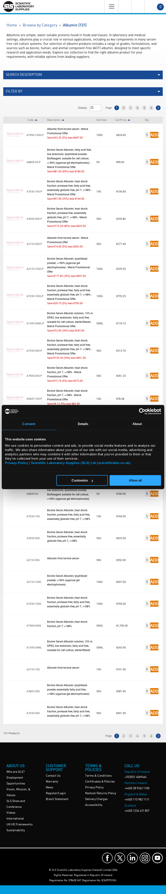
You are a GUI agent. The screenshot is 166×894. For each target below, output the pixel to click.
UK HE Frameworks (19, 824)
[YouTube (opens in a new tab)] (157, 858)
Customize (80, 480)
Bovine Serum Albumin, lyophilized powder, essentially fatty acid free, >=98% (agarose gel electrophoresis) (68, 689)
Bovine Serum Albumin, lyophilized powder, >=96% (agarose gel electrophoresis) (67, 580)
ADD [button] (154, 134)
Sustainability (15, 830)
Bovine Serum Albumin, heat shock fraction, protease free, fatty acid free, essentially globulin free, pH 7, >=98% (68, 514)
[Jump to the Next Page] (158, 107)
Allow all (135, 480)
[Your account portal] (124, 6)
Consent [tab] (28, 424)
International (15, 818)
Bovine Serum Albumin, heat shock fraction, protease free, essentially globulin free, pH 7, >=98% (67, 536)
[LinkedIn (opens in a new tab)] (132, 858)
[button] (83, 75)
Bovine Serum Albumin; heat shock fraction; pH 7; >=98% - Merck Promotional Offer (67, 372)
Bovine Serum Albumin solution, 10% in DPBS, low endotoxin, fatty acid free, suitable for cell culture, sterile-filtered (70, 646)
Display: (82, 107)
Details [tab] (83, 424)
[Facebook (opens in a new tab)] (107, 858)
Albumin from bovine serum (63, 558)
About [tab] (137, 424)
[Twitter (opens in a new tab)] (120, 858)
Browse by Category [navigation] (40, 25)
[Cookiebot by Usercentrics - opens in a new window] (142, 411)
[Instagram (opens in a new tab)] (145, 858)
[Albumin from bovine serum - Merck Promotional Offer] (15, 143)
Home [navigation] (11, 25)
